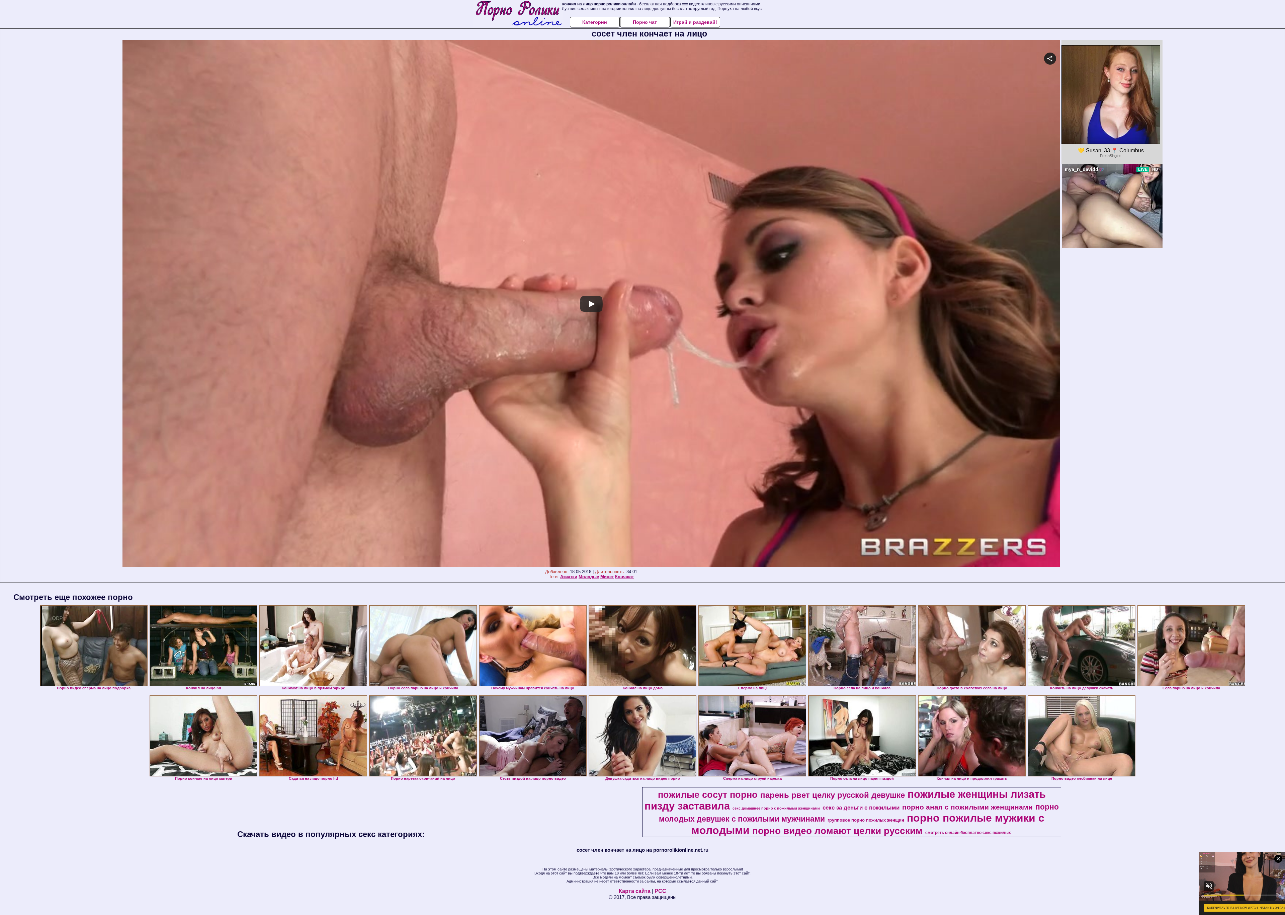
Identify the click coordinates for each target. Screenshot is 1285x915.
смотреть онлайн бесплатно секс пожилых (968, 832)
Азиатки (568, 576)
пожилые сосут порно (708, 795)
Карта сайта (635, 891)
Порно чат (645, 22)
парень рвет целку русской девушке (832, 794)
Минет (607, 576)
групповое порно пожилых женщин (866, 820)
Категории (594, 22)
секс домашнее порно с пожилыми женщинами (776, 808)
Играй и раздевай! (695, 22)
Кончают (624, 576)
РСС (660, 891)
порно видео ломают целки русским (837, 831)
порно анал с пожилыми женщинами (967, 807)
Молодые (589, 576)
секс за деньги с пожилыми (861, 807)
